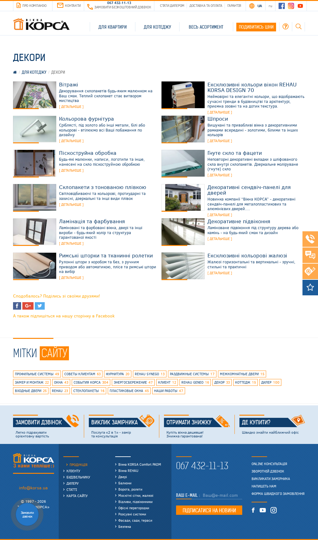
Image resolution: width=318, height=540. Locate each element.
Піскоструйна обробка (87, 152)
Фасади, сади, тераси (135, 520)
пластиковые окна (129, 390)
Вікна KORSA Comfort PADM (139, 464)
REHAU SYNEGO (150, 374)
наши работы (168, 390)
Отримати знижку (188, 422)
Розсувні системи (132, 514)
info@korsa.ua (33, 488)
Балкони (124, 483)
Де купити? (256, 422)
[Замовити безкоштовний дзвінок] (310, 239)
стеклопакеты (88, 390)
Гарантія (234, 5)
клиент (167, 382)
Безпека (124, 526)
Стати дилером (172, 5)
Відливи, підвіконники (135, 501)
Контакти (73, 5)
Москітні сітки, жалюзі (135, 495)
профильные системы (37, 374)
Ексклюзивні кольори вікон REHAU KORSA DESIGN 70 (252, 87)
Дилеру (72, 483)
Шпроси (217, 118)
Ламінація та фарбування (92, 221)
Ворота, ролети (130, 489)
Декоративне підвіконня (238, 221)
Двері (122, 476)
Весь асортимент (206, 27)
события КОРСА (91, 382)
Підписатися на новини (209, 510)
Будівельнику (78, 477)
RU (270, 5)
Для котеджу (157, 27)
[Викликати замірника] (310, 271)
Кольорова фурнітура (86, 118)
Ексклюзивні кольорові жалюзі (247, 255)
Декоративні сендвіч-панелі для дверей (249, 189)
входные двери (31, 390)
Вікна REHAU (128, 470)
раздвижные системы (192, 374)
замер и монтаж (32, 382)
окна (61, 382)
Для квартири (112, 27)
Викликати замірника (271, 479)
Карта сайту (77, 495)
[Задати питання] (310, 255)
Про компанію (34, 5)
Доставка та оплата (205, 5)
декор (222, 382)
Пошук (298, 26)
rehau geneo (195, 382)
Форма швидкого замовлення (278, 494)
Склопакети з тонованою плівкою (102, 187)
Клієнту (73, 470)
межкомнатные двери (242, 374)
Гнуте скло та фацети (234, 152)
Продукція (79, 464)
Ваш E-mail (187, 495)
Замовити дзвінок (39, 422)
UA (259, 5)
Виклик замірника (114, 422)
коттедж (245, 382)
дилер (270, 382)
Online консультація (269, 464)
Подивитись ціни (256, 27)
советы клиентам (82, 374)
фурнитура (117, 374)
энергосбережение (133, 382)
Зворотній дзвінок (268, 471)
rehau (60, 390)
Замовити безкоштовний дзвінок (122, 7)
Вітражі (68, 84)
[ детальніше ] (71, 106)
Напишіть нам (264, 486)
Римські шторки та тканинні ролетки (106, 255)
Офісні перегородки (133, 507)
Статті (71, 489)
